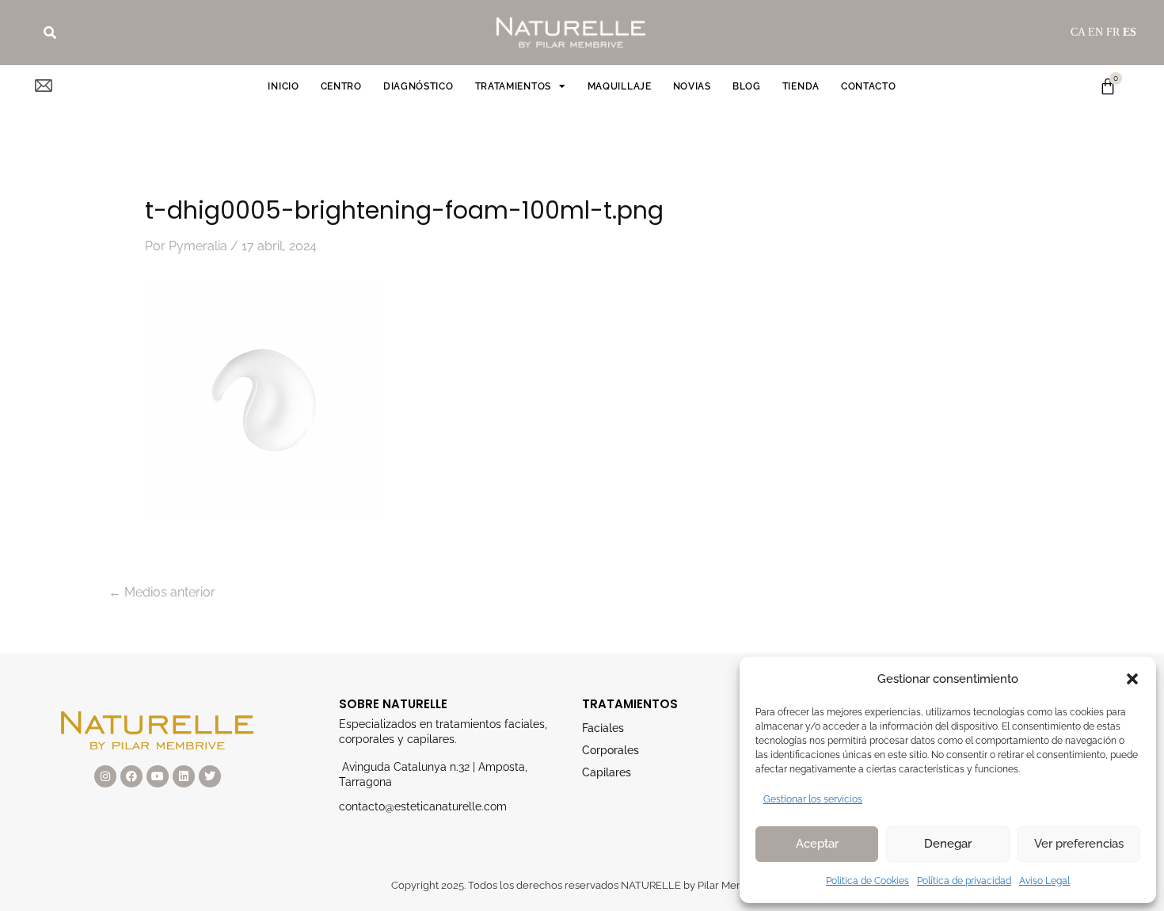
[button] (1132, 679)
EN (1095, 32)
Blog (746, 86)
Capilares (606, 772)
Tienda (801, 86)
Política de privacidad (964, 880)
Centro (341, 86)
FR (1113, 32)
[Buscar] (50, 32)
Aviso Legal (1044, 880)
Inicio (283, 86)
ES (1129, 32)
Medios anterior (161, 592)
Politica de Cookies (867, 880)
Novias (692, 86)
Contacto (868, 86)
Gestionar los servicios (812, 799)
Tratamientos (513, 86)
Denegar (948, 844)
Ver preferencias (1079, 844)
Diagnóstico (418, 86)
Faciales (603, 728)
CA (1078, 32)
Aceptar (817, 844)
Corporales (610, 750)
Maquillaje (620, 86)
